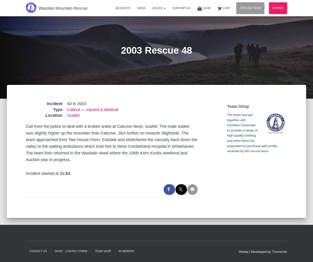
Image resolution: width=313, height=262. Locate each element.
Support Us (181, 8)
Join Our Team (250, 8)
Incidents (122, 8)
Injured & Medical (102, 109)
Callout (73, 109)
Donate (278, 8)
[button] (164, 8)
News (141, 8)
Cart (227, 8)
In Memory (127, 251)
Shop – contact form (71, 251)
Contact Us (38, 251)
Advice (157, 8)
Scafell (73, 115)
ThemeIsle (279, 252)
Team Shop (103, 251)
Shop (207, 8)
